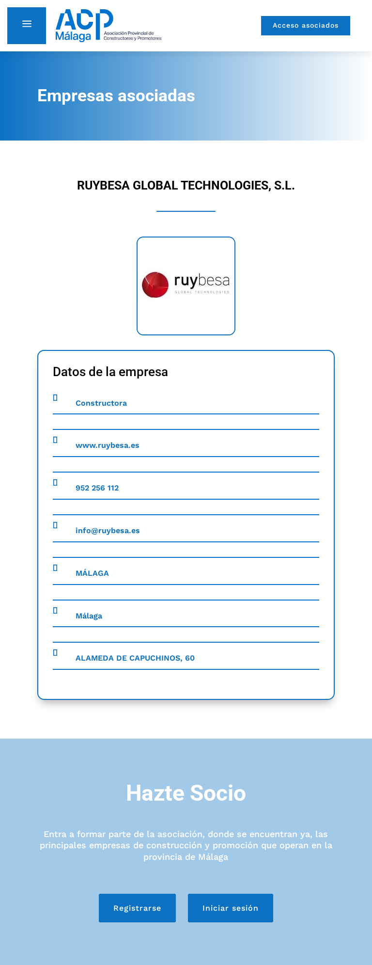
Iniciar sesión (230, 908)
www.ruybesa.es (108, 445)
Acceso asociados (306, 25)
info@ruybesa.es (108, 530)
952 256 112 (97, 487)
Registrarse (137, 908)
